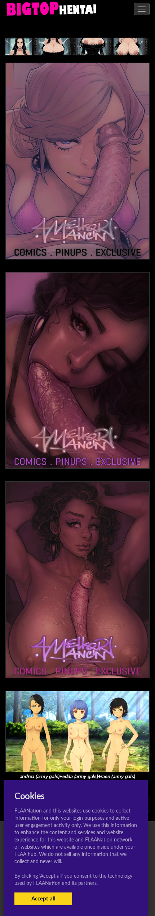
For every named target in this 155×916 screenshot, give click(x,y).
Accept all (43, 899)
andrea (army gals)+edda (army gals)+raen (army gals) (77, 776)
